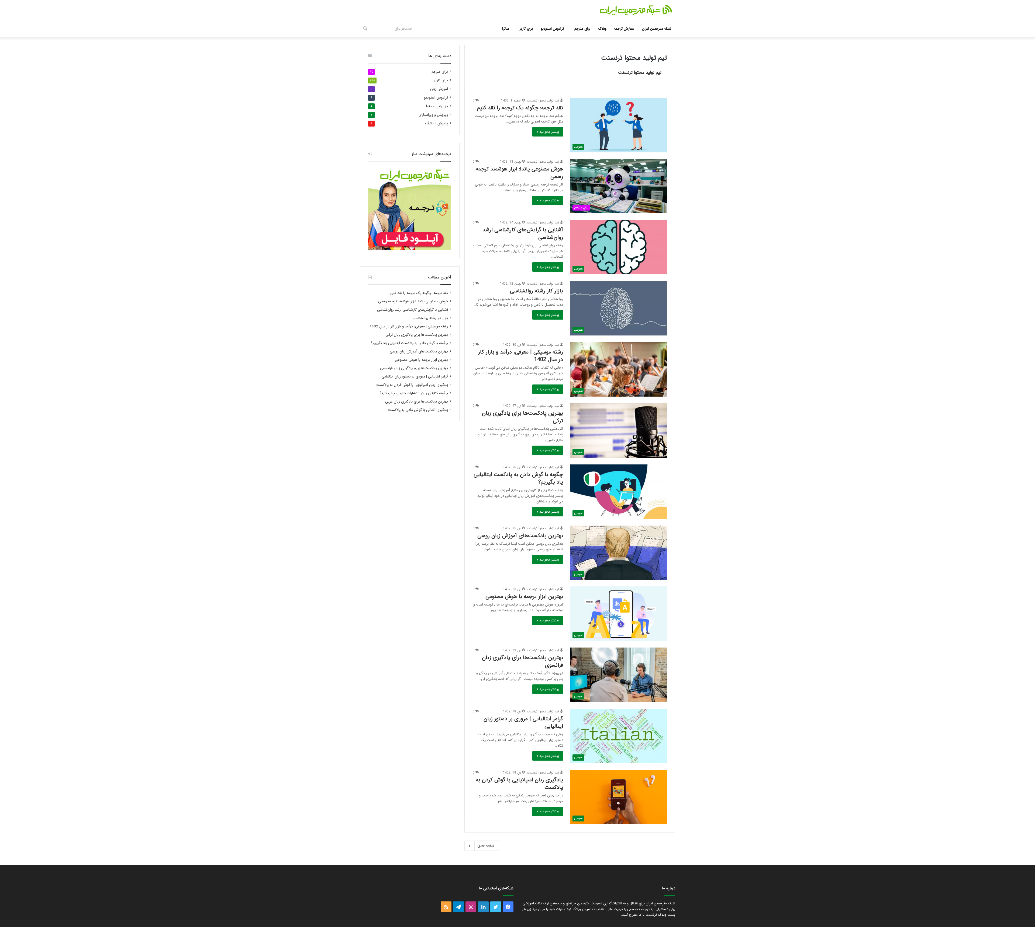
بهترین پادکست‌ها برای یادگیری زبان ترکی (522, 417)
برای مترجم (582, 29)
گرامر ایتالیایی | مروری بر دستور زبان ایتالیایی (523, 722)
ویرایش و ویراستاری (433, 115)
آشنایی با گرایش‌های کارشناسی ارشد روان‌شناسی (522, 234)
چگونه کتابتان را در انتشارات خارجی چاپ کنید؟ (414, 393)
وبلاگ (602, 29)
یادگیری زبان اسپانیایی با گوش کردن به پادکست (519, 784)
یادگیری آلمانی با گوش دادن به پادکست (418, 410)
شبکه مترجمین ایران (656, 29)
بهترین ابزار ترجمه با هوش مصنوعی (524, 596)
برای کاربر (526, 29)
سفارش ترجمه (624, 29)
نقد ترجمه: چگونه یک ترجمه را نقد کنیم (520, 108)
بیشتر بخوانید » (547, 132)
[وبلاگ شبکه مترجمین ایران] (636, 10)
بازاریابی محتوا (437, 106)
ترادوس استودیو (552, 29)
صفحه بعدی (486, 845)
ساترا (505, 29)
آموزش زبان (439, 89)
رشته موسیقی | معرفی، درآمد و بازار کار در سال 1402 (520, 356)
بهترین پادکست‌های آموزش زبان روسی (520, 535)
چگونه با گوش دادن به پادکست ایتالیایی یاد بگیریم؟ (518, 478)
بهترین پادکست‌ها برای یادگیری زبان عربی (416, 401)
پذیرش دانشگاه (436, 123)
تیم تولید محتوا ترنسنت (639, 72)
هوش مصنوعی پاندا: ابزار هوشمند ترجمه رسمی (519, 173)
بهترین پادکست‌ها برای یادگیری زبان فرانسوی (522, 661)
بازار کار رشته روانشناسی (536, 291)
